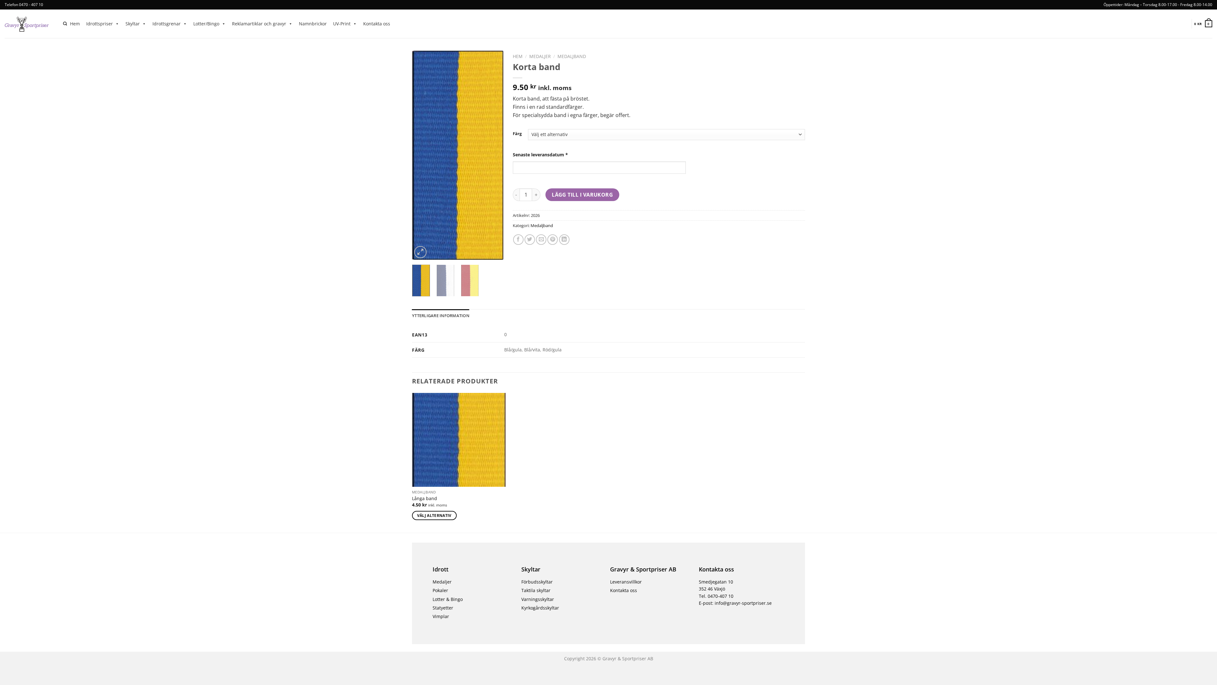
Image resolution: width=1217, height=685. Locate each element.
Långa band (424, 498)
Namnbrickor (313, 24)
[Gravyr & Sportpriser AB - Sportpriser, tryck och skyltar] (29, 24)
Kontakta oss (376, 24)
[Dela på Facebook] (518, 239)
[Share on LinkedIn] (564, 239)
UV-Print (342, 24)
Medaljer (540, 56)
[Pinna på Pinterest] (552, 239)
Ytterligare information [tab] (440, 315)
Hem (75, 24)
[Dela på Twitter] (530, 239)
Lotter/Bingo (206, 24)
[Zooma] (420, 252)
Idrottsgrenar (166, 24)
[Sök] (65, 23)
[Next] (493, 155)
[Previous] (422, 155)
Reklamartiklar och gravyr (259, 24)
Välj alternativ (434, 515)
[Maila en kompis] (541, 239)
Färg (517, 134)
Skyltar (133, 24)
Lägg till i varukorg (582, 194)
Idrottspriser (99, 24)
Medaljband (571, 56)
